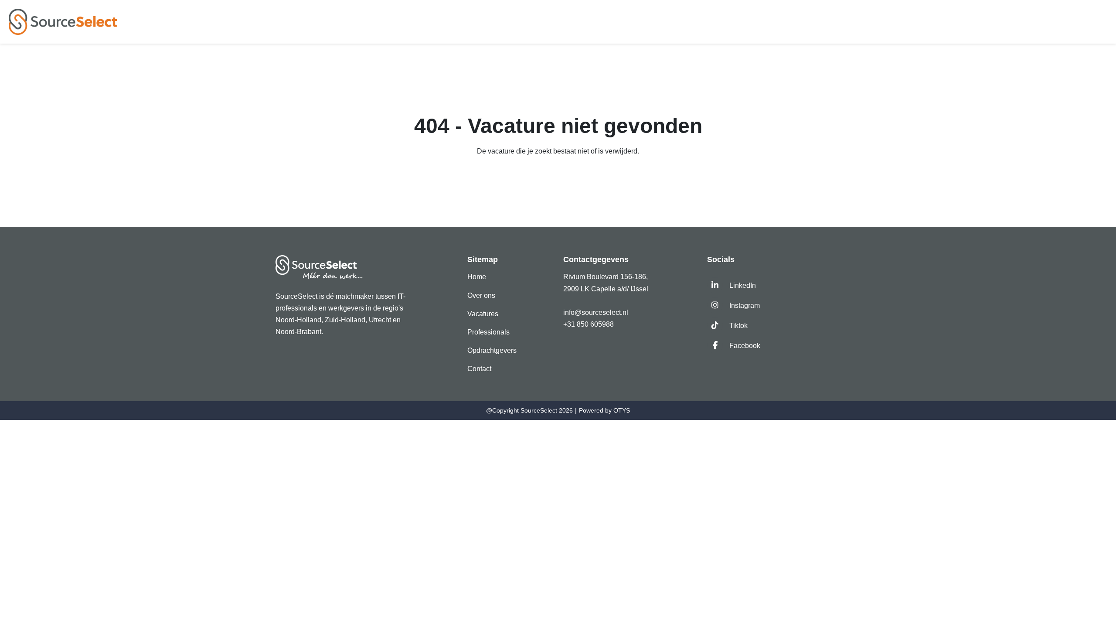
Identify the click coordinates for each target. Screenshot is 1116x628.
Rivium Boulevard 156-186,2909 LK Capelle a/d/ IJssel (606, 282)
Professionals (488, 332)
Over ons (481, 295)
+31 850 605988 (588, 324)
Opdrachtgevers (492, 350)
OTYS (621, 410)
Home (476, 276)
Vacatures (482, 313)
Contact (479, 368)
